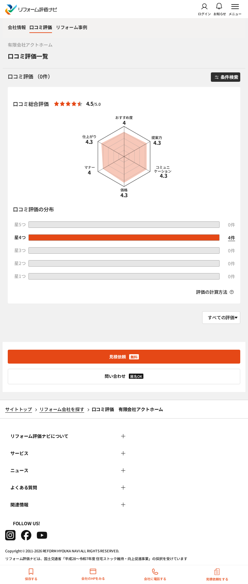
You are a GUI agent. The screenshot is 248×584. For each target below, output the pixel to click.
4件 (231, 237)
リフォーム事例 (71, 27)
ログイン (204, 13)
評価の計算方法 (212, 292)
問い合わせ (123, 376)
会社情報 (17, 27)
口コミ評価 (40, 27)
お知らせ (219, 13)
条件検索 (229, 77)
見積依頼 (123, 357)
